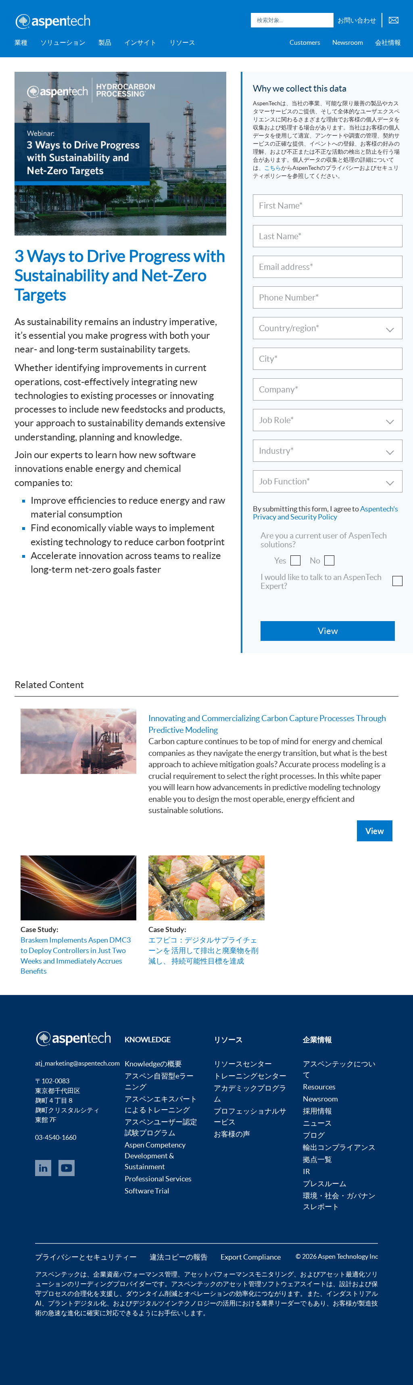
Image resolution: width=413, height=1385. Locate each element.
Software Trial (147, 1191)
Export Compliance (251, 1257)
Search (325, 20)
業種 (21, 42)
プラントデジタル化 (77, 1303)
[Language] (393, 19)
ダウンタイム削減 (151, 1293)
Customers (305, 42)
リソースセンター (243, 1064)
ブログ (314, 1135)
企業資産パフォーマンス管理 (135, 1274)
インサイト (140, 42)
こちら (272, 168)
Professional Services (158, 1178)
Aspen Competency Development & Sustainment (155, 1156)
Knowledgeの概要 (153, 1064)
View (374, 831)
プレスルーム (324, 1183)
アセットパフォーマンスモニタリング (239, 1274)
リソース (182, 42)
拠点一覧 (317, 1159)
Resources (319, 1087)
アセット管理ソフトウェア (261, 1283)
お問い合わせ (357, 20)
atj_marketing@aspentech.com (77, 1063)
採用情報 (317, 1111)
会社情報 (388, 42)
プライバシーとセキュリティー (86, 1257)
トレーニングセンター (250, 1076)
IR (306, 1171)
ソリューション (63, 42)
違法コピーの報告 (179, 1257)
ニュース (317, 1123)
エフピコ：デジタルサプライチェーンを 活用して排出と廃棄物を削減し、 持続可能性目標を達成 (203, 950)
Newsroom (347, 42)
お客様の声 (232, 1134)
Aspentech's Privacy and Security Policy (325, 513)
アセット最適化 (342, 1274)
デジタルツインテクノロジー (174, 1303)
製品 (104, 42)
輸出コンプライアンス (339, 1147)
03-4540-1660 (55, 1137)
